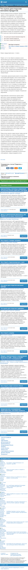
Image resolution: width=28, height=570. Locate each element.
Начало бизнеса (4, 210)
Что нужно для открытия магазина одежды (12, 286)
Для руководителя (5, 442)
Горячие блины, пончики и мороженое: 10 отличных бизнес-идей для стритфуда (14, 189)
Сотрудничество (14, 553)
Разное (2, 439)
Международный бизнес (7, 445)
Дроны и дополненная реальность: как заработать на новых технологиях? (13, 215)
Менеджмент (4, 454)
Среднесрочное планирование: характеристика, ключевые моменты (13, 409)
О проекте (3, 553)
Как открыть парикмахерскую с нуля (12, 262)
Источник (3, 159)
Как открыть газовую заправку (11, 240)
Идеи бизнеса (4, 440)
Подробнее (24, 210)
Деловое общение (5, 452)
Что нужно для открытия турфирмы (12, 308)
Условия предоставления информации (10, 567)
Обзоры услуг (4, 449)
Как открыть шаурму (7, 333)
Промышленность (5, 443)
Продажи (3, 446)
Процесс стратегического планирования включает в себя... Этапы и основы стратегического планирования (14, 357)
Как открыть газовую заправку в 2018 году (18, 47)
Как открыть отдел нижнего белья (12, 386)
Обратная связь (4, 554)
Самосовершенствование (7, 451)
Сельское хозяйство (6, 437)
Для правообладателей (15, 555)
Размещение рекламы (15, 554)
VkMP (5, 2)
